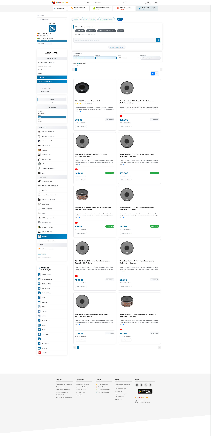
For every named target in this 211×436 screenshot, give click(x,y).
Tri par (119, 55)
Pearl (39, 119)
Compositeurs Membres (82, 384)
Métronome (118, 399)
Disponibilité (143, 55)
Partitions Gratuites (103, 384)
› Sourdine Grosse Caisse (44, 88)
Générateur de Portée (121, 394)
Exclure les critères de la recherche (87, 34)
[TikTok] (150, 385)
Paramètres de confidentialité (64, 397)
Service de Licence (81, 389)
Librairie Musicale (102, 387)
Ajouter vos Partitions (81, 387)
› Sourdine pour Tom (43, 91)
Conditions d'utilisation (62, 392)
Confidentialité (60, 394)
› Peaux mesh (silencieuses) (45, 81)
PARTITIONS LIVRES (43, 36)
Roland (40, 111)
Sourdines (42, 254)
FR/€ (155, 2)
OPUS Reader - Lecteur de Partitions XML (122, 385)
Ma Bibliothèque (44, 19)
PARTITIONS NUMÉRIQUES (45, 38)
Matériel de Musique (103, 392)
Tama (40, 115)
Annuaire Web (119, 391)
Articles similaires (81, 126)
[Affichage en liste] (156, 73)
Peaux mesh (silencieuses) (107, 30)
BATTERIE (81, 30)
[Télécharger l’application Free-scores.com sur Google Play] (145, 391)
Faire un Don (79, 394)
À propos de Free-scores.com (64, 384)
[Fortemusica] (136, 401)
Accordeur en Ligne (120, 388)
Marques (97, 55)
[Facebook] (137, 385)
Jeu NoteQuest (119, 396)
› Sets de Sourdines (43, 85)
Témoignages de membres (63, 389)
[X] (146, 385)
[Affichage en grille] (153, 73)
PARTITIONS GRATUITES (45, 33)
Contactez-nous (60, 387)
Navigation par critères (116, 47)
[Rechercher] (124, 2)
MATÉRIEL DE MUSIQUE (44, 40)
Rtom (52, 99)
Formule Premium (80, 392)
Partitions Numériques (104, 389)
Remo (40, 121)
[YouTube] (141, 385)
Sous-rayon (76, 55)
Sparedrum (41, 113)
